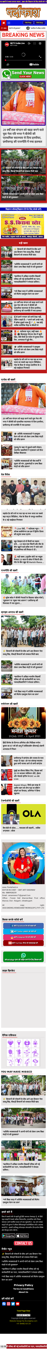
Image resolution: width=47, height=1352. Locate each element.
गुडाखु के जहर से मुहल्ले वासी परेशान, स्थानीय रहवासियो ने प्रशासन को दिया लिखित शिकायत (28, 450)
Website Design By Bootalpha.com (23, 1321)
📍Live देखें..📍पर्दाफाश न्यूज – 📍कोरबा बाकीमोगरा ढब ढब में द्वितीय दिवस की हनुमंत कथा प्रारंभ (29, 531)
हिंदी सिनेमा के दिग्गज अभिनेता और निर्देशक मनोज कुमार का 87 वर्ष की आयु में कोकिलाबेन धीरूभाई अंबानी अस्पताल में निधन (23, 745)
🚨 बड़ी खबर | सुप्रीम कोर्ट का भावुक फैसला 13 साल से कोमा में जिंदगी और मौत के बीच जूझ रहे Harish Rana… (29, 559)
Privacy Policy (23, 1285)
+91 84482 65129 (23, 1324)
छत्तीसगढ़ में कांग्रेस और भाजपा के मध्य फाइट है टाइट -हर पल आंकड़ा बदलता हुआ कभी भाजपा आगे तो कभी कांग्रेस (28, 761)
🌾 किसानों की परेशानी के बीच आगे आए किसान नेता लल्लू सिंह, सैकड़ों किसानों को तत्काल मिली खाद (27, 252)
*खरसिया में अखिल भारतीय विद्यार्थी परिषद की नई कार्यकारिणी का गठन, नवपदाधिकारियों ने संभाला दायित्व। (27, 279)
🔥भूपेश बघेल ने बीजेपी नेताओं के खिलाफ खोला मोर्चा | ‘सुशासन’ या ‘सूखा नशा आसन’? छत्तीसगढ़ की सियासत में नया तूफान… (23, 600)
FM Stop (39, 23)
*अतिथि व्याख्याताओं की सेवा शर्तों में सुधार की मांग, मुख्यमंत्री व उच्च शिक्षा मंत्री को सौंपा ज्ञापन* (28, 463)
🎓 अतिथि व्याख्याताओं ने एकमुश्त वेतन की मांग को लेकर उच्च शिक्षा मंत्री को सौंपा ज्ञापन (28, 350)
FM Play (28, 23)
